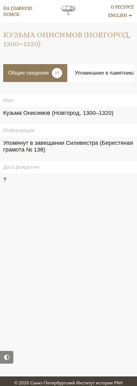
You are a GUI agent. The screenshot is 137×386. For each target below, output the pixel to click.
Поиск (11, 14)
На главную (17, 8)
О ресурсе (122, 7)
